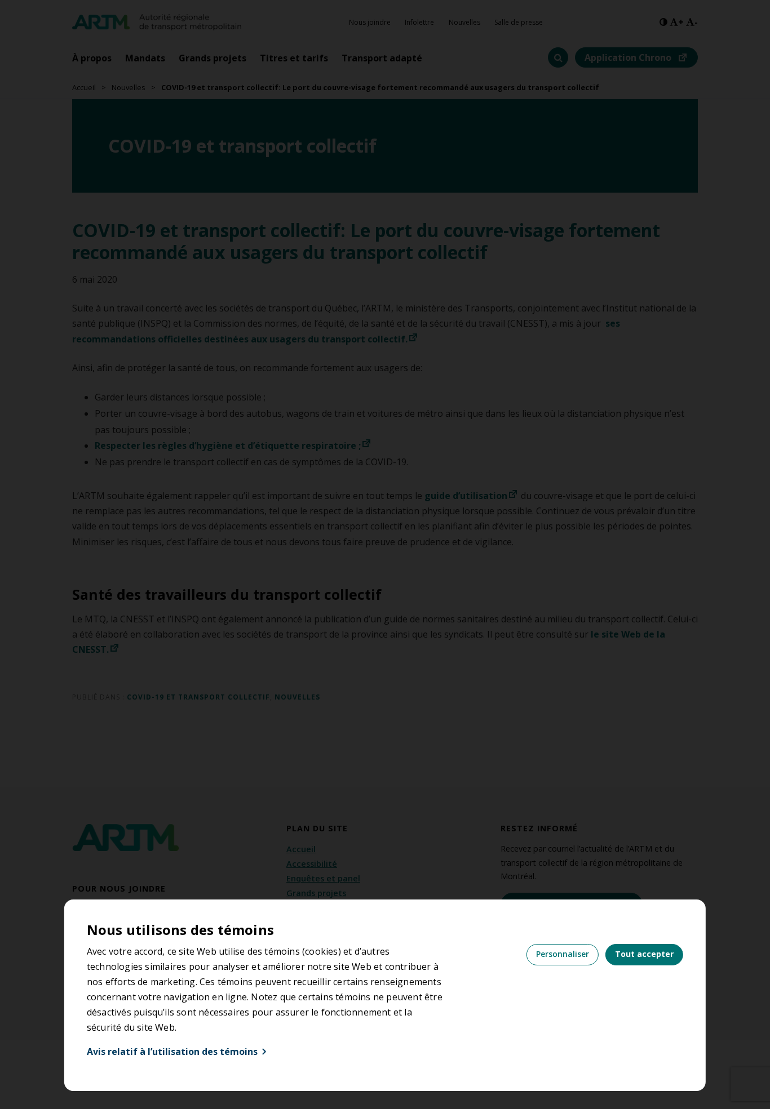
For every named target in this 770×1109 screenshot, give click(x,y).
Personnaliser (562, 953)
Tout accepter (644, 953)
